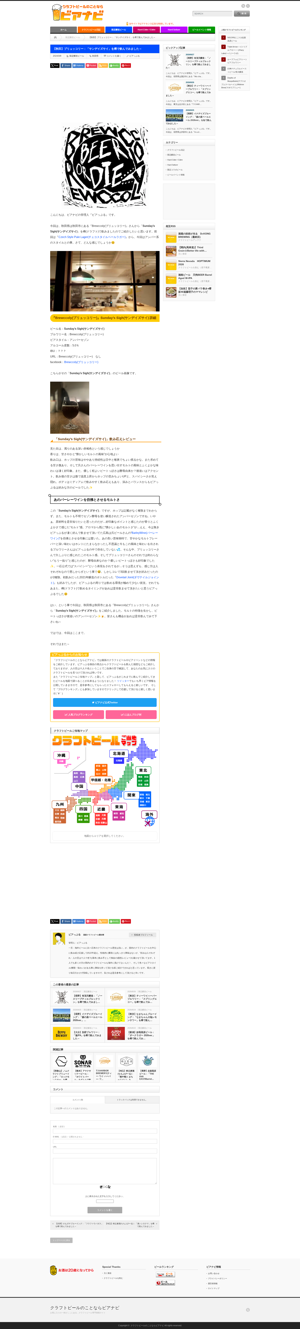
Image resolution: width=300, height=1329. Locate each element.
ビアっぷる (134, 56)
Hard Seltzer (174, 29)
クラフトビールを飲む (113, 1278)
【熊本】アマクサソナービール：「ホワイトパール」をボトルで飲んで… (82, 1077)
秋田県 (95, 56)
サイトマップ (213, 1288)
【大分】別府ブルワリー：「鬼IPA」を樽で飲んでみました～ (87, 1035)
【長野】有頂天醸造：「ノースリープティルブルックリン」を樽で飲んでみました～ (188, 63)
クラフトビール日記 (91, 29)
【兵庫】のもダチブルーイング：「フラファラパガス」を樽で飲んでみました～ (79, 1225)
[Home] (55, 37)
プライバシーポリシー (217, 1278)
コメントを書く (114, 56)
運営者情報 (213, 1283)
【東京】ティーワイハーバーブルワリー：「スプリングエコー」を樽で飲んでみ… (142, 998)
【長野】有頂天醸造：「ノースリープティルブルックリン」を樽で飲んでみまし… (87, 998)
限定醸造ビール (118, 29)
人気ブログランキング (80, 714)
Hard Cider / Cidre (146, 29)
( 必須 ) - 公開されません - (68, 1137)
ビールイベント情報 (201, 29)
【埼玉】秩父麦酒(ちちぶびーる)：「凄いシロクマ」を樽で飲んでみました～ (129, 1225)
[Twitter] (248, 1310)
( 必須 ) (59, 1126)
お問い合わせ (213, 1273)
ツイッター (123, 681)
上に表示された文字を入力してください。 (105, 1196)
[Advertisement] (105, 95)
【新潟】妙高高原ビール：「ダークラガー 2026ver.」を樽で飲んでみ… (141, 1035)
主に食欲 (107, 1273)
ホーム (63, 29)
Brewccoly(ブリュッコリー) (81, 362)
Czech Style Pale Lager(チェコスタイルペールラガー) (92, 237)
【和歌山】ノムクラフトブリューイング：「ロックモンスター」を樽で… (61, 1077)
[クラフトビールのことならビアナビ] (78, 19)
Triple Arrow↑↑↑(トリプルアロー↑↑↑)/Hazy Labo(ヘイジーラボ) (234, 50)
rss (243, 6)
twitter (248, 6)
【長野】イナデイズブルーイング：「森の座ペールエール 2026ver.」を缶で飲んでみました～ (188, 118)
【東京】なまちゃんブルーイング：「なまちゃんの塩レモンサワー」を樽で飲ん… (142, 1017)
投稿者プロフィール (143, 935)
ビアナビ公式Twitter (106, 702)
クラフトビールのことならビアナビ (84, 1307)
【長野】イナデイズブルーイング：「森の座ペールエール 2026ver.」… (87, 1017)
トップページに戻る (61, 1240)
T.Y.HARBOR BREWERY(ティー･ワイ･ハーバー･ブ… (104, 1074)
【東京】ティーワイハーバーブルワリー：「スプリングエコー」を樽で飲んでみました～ (188, 91)
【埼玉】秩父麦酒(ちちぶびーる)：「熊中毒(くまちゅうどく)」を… (126, 1075)
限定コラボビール (175, 170)
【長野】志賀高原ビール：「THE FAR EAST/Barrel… (147, 1075)
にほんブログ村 (132, 714)
